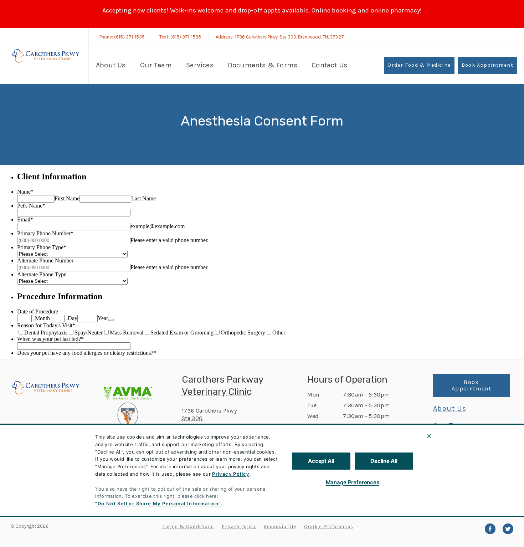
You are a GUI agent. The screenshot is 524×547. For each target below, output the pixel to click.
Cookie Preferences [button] (328, 526)
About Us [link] (111, 65)
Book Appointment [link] (487, 65)
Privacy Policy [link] (239, 526)
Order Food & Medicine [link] (419, 65)
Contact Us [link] (329, 65)
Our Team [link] (156, 65)
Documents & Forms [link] (262, 65)
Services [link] (200, 65)
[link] (46, 56)
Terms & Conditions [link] (188, 526)
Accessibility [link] (280, 526)
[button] (136, 402)
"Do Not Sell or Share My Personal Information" (157, 503)
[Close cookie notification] (429, 436)
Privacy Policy (231, 474)
